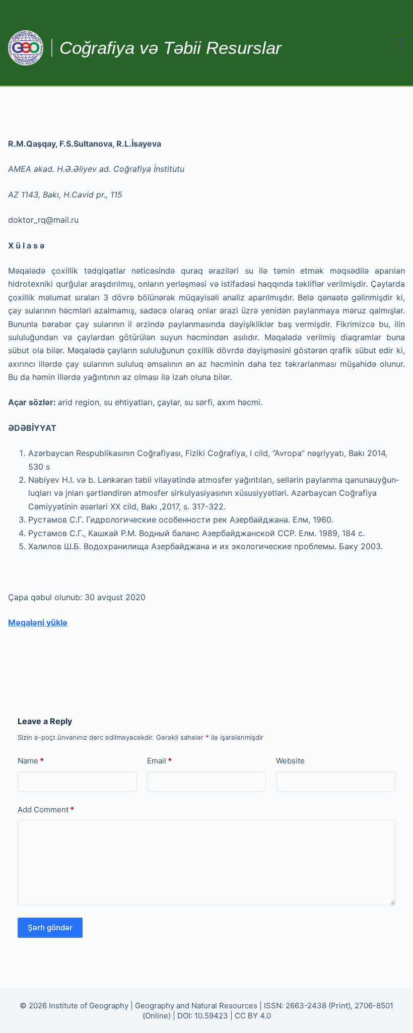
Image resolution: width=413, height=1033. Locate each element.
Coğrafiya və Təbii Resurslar (170, 47)
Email (159, 760)
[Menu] (400, 42)
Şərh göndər (50, 927)
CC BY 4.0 (253, 1015)
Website (290, 760)
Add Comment (46, 809)
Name (31, 760)
